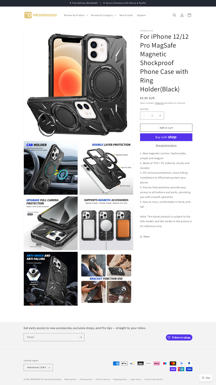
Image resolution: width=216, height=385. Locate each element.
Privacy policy (86, 379)
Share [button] (146, 236)
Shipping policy (120, 379)
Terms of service (103, 379)
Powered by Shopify (52, 379)
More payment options (166, 145)
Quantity (144, 108)
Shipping (159, 103)
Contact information (154, 379)
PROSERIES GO (37, 379)
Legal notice (135, 379)
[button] (75, 15)
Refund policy (70, 379)
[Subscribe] (80, 337)
